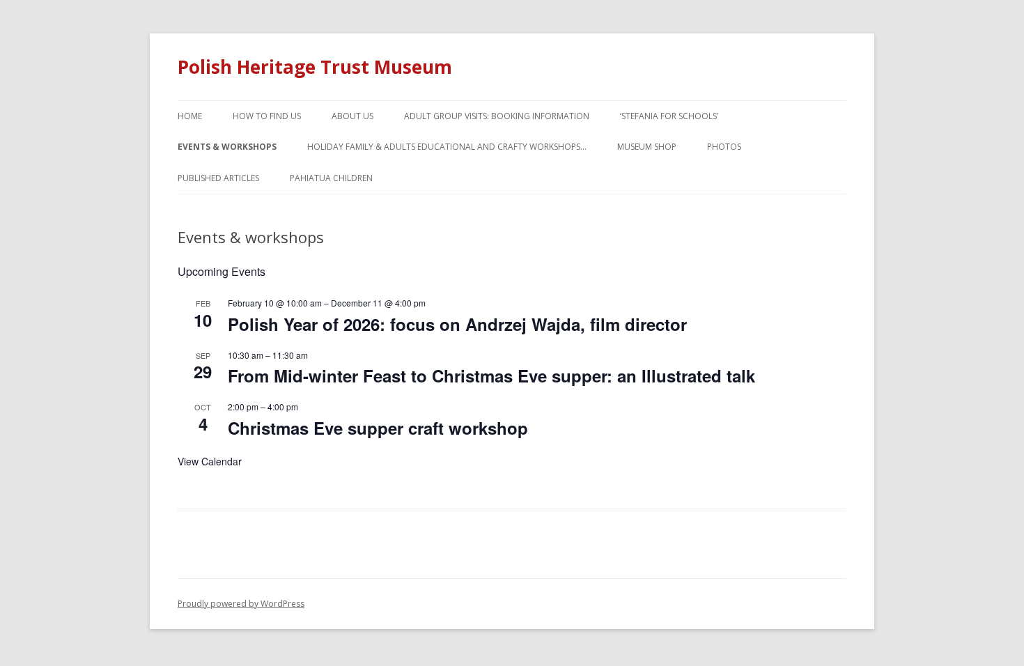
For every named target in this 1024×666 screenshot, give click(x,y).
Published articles (218, 178)
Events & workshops (227, 147)
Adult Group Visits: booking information (496, 116)
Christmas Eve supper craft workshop (378, 428)
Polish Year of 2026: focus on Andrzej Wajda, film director (457, 324)
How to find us (267, 116)
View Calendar (210, 461)
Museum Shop (646, 147)
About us (352, 116)
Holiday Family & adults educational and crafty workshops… (447, 147)
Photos (724, 147)
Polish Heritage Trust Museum (315, 66)
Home (190, 116)
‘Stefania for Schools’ (669, 116)
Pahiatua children (331, 178)
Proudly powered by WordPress (241, 604)
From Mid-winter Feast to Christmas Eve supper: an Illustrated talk (491, 375)
